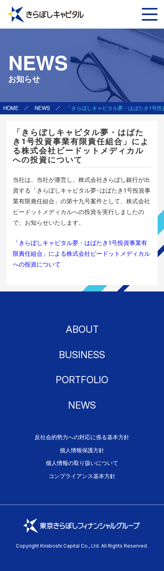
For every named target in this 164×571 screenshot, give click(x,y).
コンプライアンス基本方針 (82, 476)
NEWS (42, 108)
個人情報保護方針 (82, 450)
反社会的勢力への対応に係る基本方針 (82, 437)
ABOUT (82, 329)
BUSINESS (82, 355)
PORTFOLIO (82, 380)
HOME (11, 108)
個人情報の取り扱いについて (82, 463)
